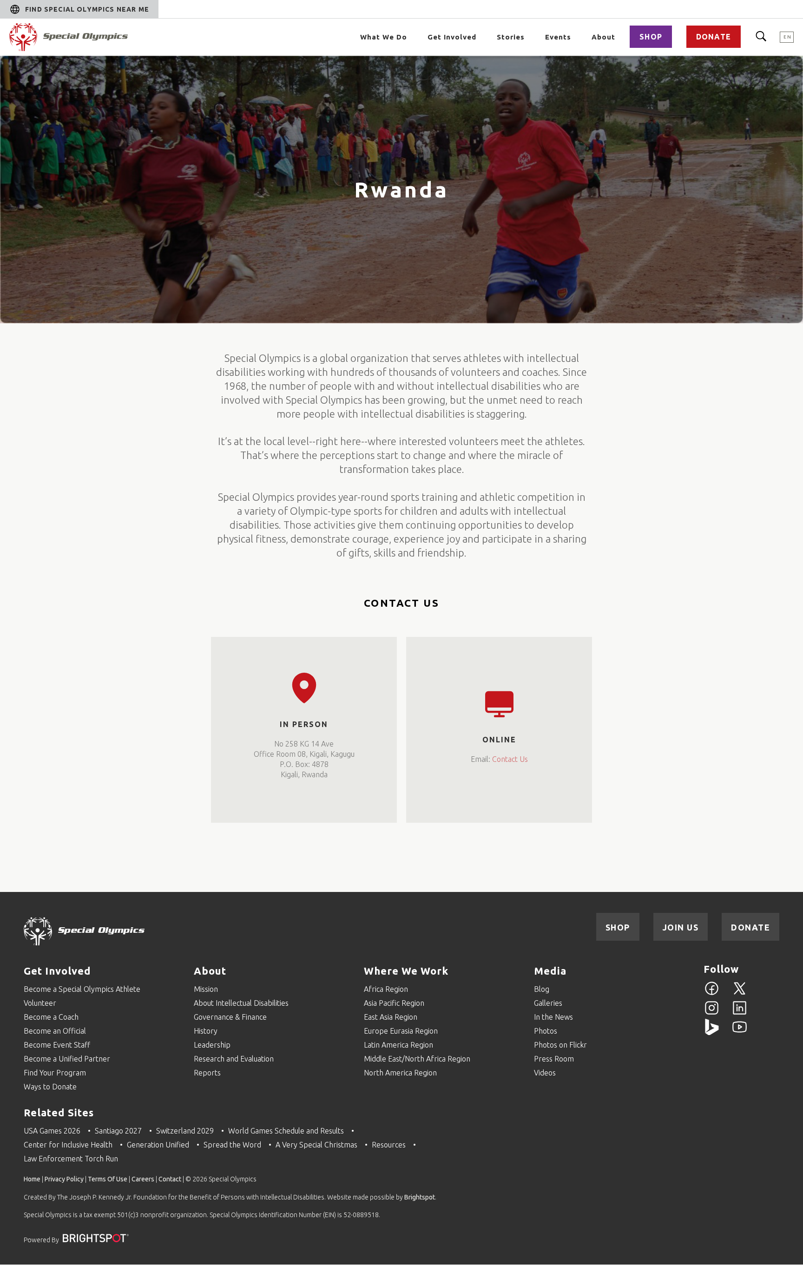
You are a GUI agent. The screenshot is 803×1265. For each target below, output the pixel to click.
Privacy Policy (64, 1179)
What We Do (383, 37)
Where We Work (406, 971)
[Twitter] (739, 994)
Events (558, 37)
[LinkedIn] (739, 1013)
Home (32, 1179)
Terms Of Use (107, 1179)
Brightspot (419, 1197)
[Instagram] (712, 1013)
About (603, 37)
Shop (650, 37)
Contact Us (510, 759)
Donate (713, 37)
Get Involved (452, 37)
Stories (511, 37)
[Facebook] (712, 994)
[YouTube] (739, 1032)
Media (550, 971)
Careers (143, 1179)
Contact (169, 1179)
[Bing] (712, 1032)
